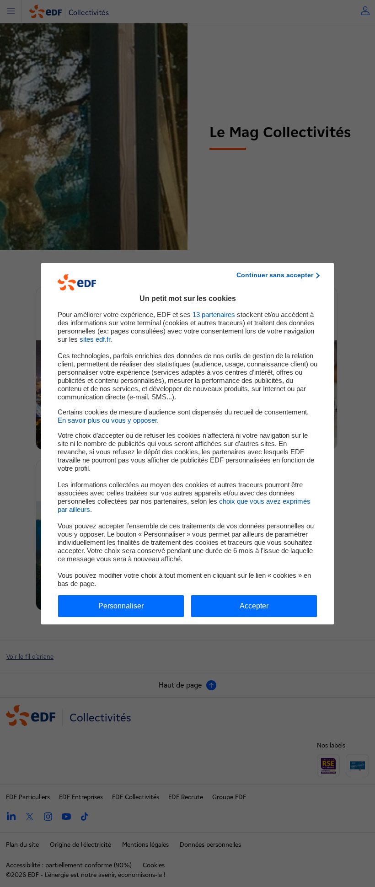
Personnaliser (121, 606)
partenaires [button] (214, 314)
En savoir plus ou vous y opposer (107, 420)
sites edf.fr (95, 339)
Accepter (254, 606)
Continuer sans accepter (274, 275)
